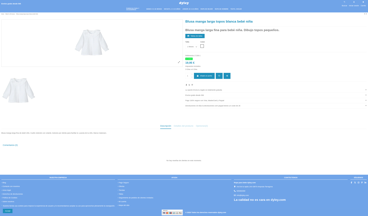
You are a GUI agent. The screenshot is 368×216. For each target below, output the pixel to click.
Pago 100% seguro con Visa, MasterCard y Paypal (204, 100)
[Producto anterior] (365, 14)
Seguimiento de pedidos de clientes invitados (136, 198)
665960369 (241, 191)
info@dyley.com (243, 195)
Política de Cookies (9, 198)
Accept (7, 211)
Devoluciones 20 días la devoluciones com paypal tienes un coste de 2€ (212, 106)
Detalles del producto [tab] (183, 126)
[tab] (276, 90)
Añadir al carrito (206, 76)
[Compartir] (186, 85)
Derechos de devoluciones (12, 194)
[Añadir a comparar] (227, 76)
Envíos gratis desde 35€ (194, 95)
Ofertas (121, 186)
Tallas (121, 194)
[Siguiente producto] (366, 14)
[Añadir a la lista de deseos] (219, 76)
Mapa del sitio (124, 205)
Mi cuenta (122, 202)
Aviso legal (6, 190)
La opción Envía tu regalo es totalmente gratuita (203, 90)
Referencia (189, 56)
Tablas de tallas (196, 36)
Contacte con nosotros (11, 186)
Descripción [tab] (165, 126)
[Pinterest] (192, 85)
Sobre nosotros (8, 202)
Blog (4, 183)
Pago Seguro (124, 183)
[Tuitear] (189, 85)
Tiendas (122, 190)
